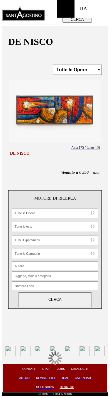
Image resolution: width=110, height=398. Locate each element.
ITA (83, 8)
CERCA (77, 19)
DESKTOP (67, 387)
